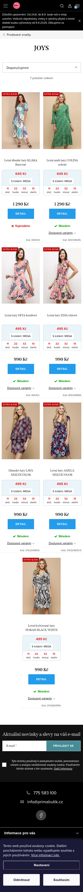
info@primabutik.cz (45, 802)
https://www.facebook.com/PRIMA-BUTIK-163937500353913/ (41, 815)
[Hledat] (62, 5)
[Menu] (5, 5)
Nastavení (41, 865)
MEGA (21, 181)
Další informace (63, 768)
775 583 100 (44, 793)
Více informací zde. (45, 855)
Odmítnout (21, 879)
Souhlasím (61, 879)
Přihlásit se (63, 746)
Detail (21, 214)
